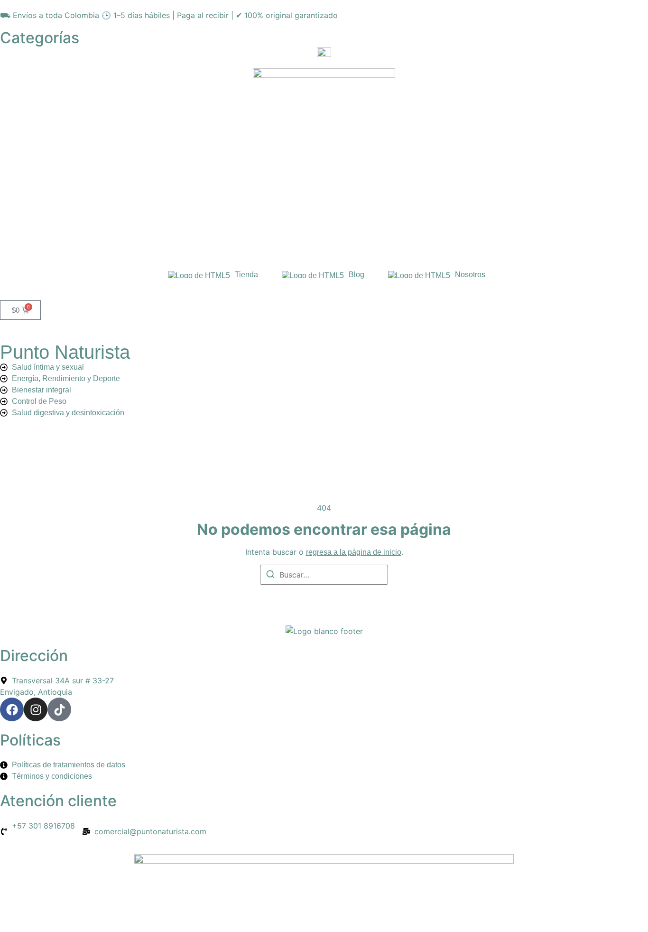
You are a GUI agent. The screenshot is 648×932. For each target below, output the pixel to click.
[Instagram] (35, 709)
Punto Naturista (65, 352)
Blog (356, 274)
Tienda (246, 274)
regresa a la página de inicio (353, 552)
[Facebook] (12, 709)
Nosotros (470, 274)
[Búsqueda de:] (324, 575)
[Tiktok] (59, 709)
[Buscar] (270, 576)
